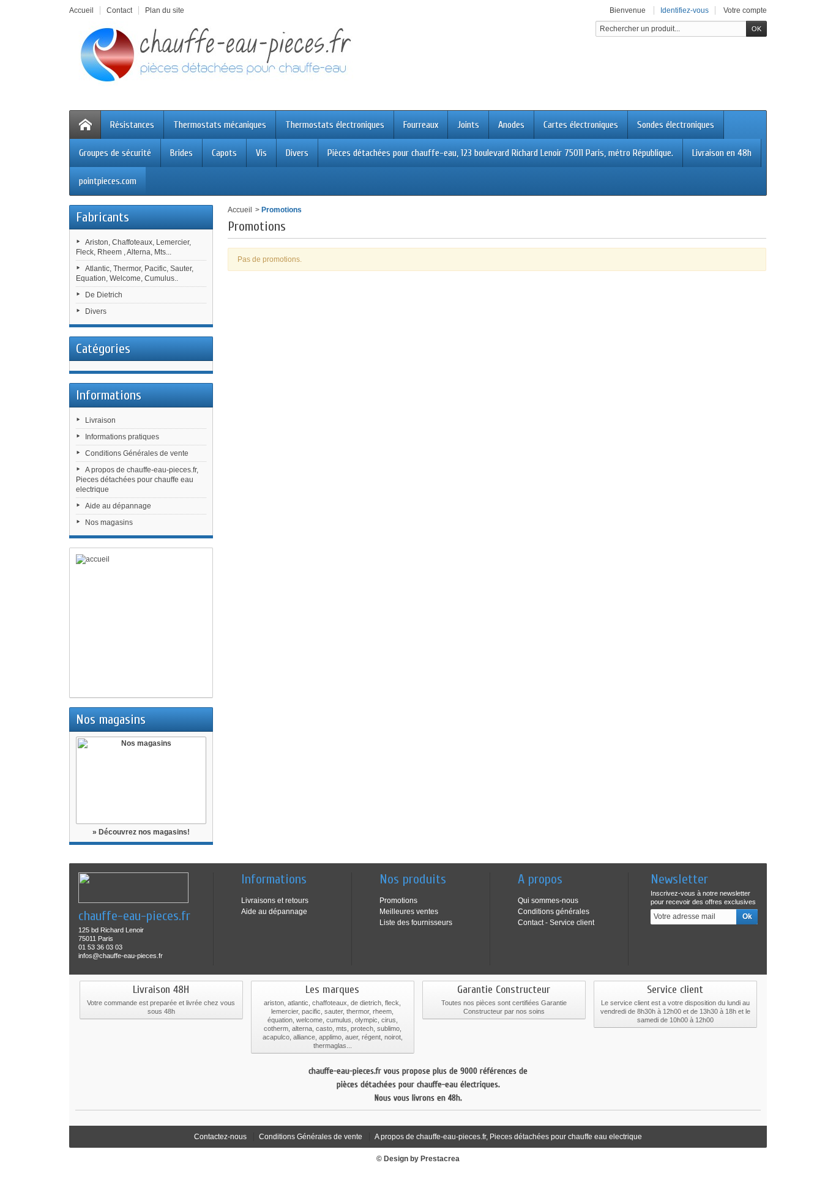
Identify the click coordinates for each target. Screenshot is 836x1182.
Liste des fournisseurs (415, 922)
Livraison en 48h (722, 152)
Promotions (398, 900)
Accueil (240, 210)
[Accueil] (85, 125)
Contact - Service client (556, 922)
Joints (468, 124)
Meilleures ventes (408, 911)
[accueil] (141, 622)
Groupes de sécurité (115, 152)
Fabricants (102, 217)
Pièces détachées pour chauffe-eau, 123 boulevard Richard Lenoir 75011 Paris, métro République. (500, 152)
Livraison (100, 420)
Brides (181, 152)
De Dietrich (103, 295)
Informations (108, 395)
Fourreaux (420, 124)
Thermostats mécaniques (219, 124)
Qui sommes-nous (548, 900)
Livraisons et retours (274, 900)
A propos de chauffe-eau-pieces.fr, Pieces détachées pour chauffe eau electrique (137, 480)
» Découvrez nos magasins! (141, 832)
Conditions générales (553, 911)
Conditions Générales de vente (136, 453)
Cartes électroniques (580, 124)
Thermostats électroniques (334, 124)
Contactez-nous (220, 1136)
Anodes (511, 124)
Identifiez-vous (684, 10)
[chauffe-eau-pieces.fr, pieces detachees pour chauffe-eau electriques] (222, 53)
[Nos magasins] (141, 780)
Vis (261, 152)
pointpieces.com (107, 181)
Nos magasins (109, 522)
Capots (224, 152)
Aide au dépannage (118, 506)
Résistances (132, 124)
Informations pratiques (122, 437)
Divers (297, 152)
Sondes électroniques (675, 124)
